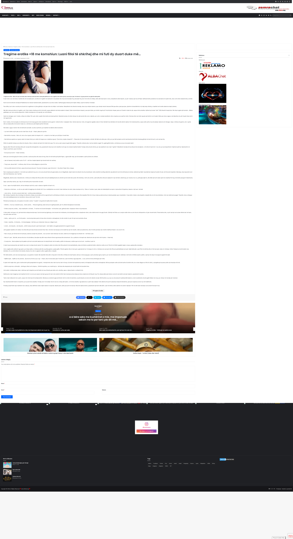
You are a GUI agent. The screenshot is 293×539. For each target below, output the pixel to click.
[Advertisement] (146, 30)
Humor (170, 463)
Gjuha (18, 1)
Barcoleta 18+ (16, 469)
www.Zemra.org (25, 488)
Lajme (34, 1)
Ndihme (48, 15)
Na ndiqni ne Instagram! (146, 431)
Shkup (213, 463)
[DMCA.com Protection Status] (227, 460)
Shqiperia (155, 466)
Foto (166, 463)
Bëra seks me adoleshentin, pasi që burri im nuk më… (98, 318)
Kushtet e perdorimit (287, 488)
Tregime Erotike (98, 290)
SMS (18, 15)
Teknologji (60, 1)
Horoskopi (26, 15)
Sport (53, 1)
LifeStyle (41, 1)
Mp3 (33, 15)
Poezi (12, 15)
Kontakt (55, 15)
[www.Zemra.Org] (8, 8)
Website (104, 390)
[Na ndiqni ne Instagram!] (146, 425)
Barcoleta (5, 1)
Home (6, 46)
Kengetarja (186, 463)
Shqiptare (161, 466)
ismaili (175, 463)
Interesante (24, 1)
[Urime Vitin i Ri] (7, 478)
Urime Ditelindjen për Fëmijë (20, 463)
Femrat (161, 463)
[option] (98, 318)
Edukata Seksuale (14, 50)
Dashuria (12, 1)
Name (3, 383)
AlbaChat (5, 15)
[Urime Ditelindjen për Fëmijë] (7, 465)
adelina (149, 463)
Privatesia (278, 488)
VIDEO (65, 1)
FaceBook (155, 463)
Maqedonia (202, 463)
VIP (170, 466)
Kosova (192, 463)
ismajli (180, 463)
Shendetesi (48, 1)
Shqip (149, 466)
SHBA (208, 463)
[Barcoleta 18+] (7, 472)
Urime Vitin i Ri (17, 476)
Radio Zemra (40, 15)
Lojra (71, 1)
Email (3, 390)
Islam (29, 1)
